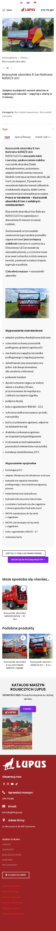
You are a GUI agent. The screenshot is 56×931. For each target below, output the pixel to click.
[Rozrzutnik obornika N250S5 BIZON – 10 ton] (14, 598)
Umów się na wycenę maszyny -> (28, 559)
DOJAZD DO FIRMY (17, 875)
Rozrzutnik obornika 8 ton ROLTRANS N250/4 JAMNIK (15, 664)
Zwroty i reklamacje (12, 902)
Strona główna (9, 57)
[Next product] (11, 68)
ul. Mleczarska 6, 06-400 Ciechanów (18, 826)
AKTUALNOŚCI (9, 865)
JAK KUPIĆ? (8, 849)
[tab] (7, 137)
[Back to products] (7, 68)
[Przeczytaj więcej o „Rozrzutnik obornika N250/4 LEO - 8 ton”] (49, 637)
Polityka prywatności (13, 913)
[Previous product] (4, 68)
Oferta (23, 57)
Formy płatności (10, 891)
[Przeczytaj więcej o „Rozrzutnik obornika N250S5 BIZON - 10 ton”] (23, 589)
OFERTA (6, 844)
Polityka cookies (10, 908)
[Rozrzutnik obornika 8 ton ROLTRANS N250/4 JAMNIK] (14, 647)
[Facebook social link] (4, 784)
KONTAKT (7, 860)
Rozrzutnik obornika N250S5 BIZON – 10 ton (15, 616)
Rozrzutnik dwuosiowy (26, 112)
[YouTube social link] (12, 784)
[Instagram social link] (8, 784)
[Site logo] (28, 11)
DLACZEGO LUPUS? (12, 854)
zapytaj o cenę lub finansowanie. (24, 553)
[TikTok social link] (17, 784)
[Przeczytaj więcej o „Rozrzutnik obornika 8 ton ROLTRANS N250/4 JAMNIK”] (23, 637)
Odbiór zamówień (11, 897)
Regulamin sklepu (11, 885)
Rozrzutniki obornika (14, 61)
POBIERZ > (28, 709)
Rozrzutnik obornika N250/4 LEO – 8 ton (41, 663)
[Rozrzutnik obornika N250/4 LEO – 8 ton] (41, 647)
